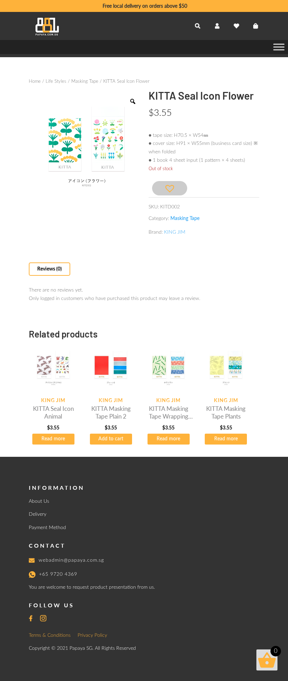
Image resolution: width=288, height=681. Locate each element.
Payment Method (47, 527)
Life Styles (56, 81)
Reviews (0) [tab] (49, 269)
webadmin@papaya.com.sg (71, 560)
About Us (39, 501)
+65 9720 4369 (58, 574)
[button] (169, 188)
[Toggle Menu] (278, 47)
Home (35, 81)
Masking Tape (84, 81)
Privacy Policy (92, 635)
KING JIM (174, 232)
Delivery (37, 514)
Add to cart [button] (110, 438)
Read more (53, 438)
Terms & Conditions (50, 635)
